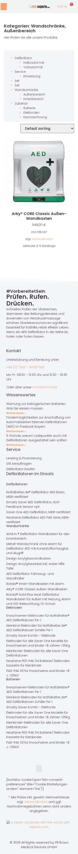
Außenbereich (20, 31)
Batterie (29, 108)
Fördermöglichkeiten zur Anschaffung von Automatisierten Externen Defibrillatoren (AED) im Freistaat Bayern (38, 422)
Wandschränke (48, 26)
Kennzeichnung (35, 117)
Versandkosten (42, 239)
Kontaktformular (44, 387)
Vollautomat (33, 67)
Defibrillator (23, 58)
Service (20, 72)
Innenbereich (33, 99)
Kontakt (13, 350)
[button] (4, 6)
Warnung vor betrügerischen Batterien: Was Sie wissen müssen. (36, 406)
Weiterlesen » (16, 413)
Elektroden (31, 112)
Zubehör (21, 103)
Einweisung (31, 76)
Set (17, 81)
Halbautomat (33, 62)
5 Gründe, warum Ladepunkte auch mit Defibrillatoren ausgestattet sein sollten (36, 437)
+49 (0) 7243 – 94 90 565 (25, 367)
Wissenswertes (21, 395)
